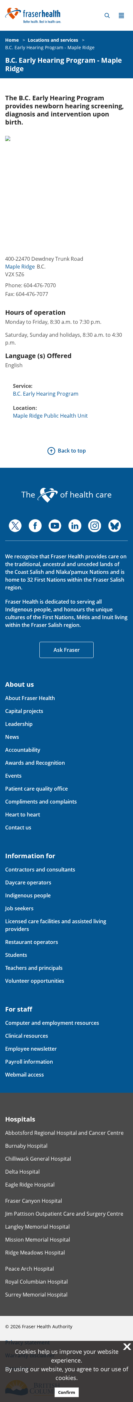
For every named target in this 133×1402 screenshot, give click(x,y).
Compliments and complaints (41, 801)
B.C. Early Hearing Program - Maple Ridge (50, 47)
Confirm (66, 1392)
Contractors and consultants (40, 869)
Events (13, 775)
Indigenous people (28, 895)
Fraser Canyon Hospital (33, 1200)
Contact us (18, 827)
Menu (121, 15)
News (12, 736)
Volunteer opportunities (34, 980)
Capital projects (24, 711)
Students (16, 954)
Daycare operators (28, 882)
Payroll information (29, 1061)
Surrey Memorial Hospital (36, 1294)
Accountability (22, 749)
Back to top (72, 450)
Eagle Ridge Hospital (30, 1184)
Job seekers (19, 908)
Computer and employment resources (52, 1022)
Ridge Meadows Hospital (35, 1252)
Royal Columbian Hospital (36, 1281)
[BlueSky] (114, 525)
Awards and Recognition (35, 762)
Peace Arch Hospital (29, 1268)
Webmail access (24, 1074)
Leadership (19, 724)
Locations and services (53, 40)
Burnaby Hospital (26, 1145)
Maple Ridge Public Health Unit (50, 415)
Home (12, 40)
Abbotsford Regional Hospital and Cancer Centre (64, 1132)
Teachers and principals (34, 967)
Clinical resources (26, 1035)
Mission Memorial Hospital (37, 1239)
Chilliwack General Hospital (38, 1158)
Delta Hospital (22, 1171)
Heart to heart (22, 814)
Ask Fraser (67, 649)
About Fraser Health (30, 698)
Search (107, 15)
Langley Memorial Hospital (37, 1226)
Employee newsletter (31, 1048)
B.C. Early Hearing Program (45, 393)
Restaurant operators (31, 942)
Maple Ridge (20, 266)
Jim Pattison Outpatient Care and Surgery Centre (64, 1213)
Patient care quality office (36, 788)
